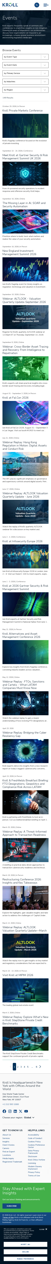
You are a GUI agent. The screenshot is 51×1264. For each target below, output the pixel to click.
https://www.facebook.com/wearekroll (4, 1111)
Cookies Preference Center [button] (36, 1146)
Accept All (25, 1244)
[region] (25, 1244)
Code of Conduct (35, 1138)
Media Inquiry (8, 1158)
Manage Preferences (25, 1259)
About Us (6, 1135)
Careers (5, 1148)
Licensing (32, 1163)
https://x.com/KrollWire (20, 1111)
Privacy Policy (34, 1172)
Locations (6, 1155)
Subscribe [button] (12, 1206)
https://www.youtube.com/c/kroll (26, 1111)
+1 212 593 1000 (10, 1104)
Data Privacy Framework (33, 1152)
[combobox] (29, 1117)
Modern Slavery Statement (35, 1167)
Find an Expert (8, 1152)
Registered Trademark (12, 1162)
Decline (25, 1252)
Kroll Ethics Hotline (36, 1160)
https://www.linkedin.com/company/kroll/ (15, 1111)
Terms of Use (34, 1176)
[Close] (46, 1229)
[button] (36, 5)
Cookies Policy (34, 1142)
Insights (5, 1142)
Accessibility (33, 1135)
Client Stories (8, 1145)
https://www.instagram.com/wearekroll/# (10, 1111)
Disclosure (32, 1156)
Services (6, 1138)
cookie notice (9, 1238)
